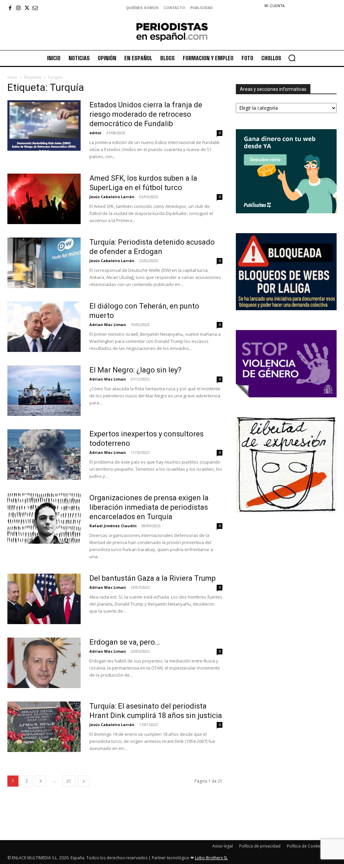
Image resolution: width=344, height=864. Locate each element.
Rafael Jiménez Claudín (113, 525)
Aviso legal (222, 846)
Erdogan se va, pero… (124, 642)
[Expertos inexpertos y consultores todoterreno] (44, 454)
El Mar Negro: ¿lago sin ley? (135, 370)
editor (95, 132)
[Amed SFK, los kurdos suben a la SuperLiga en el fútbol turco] (44, 199)
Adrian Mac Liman (107, 324)
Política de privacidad (260, 846)
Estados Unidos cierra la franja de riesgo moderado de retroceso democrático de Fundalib (145, 114)
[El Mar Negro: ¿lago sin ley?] (44, 390)
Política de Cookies (305, 846)
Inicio (12, 77)
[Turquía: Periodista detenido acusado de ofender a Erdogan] (44, 263)
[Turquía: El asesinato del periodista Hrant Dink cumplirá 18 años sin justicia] (44, 726)
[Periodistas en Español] (172, 31)
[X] (26, 7)
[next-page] (83, 781)
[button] (292, 58)
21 (69, 781)
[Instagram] (18, 7)
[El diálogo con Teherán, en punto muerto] (44, 326)
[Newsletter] (35, 7)
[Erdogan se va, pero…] (44, 663)
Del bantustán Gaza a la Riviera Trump (152, 578)
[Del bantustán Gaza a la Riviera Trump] (44, 599)
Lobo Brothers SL (211, 858)
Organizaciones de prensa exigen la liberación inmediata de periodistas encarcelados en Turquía (149, 507)
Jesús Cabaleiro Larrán (111, 196)
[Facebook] (9, 7)
